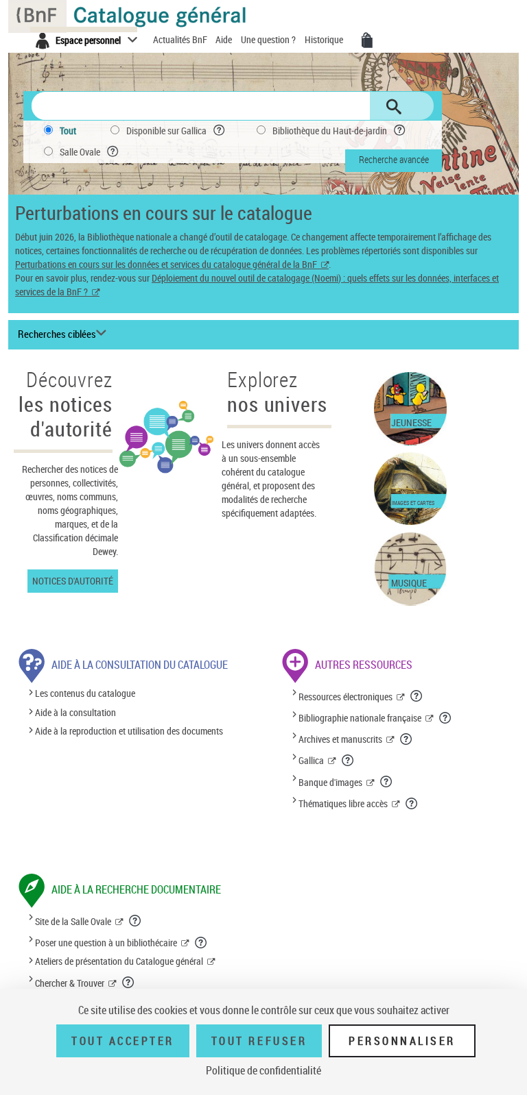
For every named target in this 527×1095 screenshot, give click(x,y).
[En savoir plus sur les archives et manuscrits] (406, 739)
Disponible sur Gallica (166, 130)
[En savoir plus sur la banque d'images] (386, 781)
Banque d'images (330, 782)
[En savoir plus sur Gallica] (348, 760)
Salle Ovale (80, 151)
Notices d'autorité (72, 580)
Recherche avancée (394, 159)
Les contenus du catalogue (85, 693)
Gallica (311, 760)
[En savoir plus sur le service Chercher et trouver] (128, 982)
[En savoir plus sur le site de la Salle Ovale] (135, 920)
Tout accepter (122, 1040)
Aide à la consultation (75, 712)
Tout (68, 130)
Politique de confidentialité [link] (263, 1070)
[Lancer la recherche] (394, 107)
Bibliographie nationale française (359, 717)
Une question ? (269, 39)
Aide (224, 39)
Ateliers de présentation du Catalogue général (119, 961)
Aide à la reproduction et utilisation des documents (129, 730)
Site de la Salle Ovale (73, 921)
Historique (325, 39)
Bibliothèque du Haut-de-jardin (329, 130)
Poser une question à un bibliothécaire (106, 942)
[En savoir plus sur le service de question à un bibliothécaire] (201, 942)
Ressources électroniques (345, 696)
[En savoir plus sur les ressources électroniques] (416, 695)
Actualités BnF (181, 39)
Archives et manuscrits (340, 739)
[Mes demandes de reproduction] (367, 40)
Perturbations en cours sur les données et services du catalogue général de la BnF (166, 264)
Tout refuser (259, 1040)
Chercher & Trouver (69, 982)
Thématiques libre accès (343, 803)
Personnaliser (402, 1040)
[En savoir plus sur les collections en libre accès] (412, 803)
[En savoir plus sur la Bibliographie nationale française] (445, 717)
